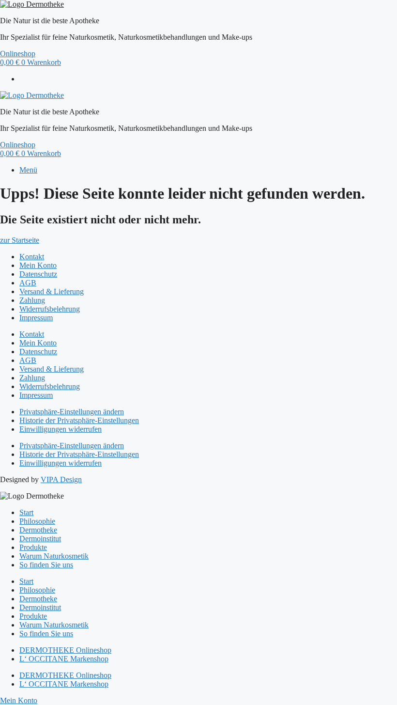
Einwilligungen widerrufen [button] (60, 429)
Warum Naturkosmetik (54, 556)
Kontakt (31, 256)
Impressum (36, 317)
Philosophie (37, 521)
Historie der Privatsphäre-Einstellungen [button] (79, 420)
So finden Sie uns (46, 565)
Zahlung (32, 300)
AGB (27, 283)
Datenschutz (38, 274)
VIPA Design (61, 479)
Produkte (33, 547)
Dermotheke (38, 530)
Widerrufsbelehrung (49, 309)
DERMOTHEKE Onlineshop (65, 650)
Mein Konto (38, 265)
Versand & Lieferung (51, 291)
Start (26, 512)
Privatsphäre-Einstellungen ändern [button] (71, 411)
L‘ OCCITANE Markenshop (63, 659)
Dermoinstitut (40, 538)
